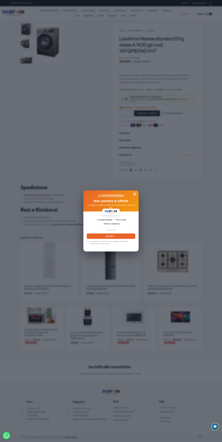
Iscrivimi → (111, 236)
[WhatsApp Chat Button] (6, 435)
